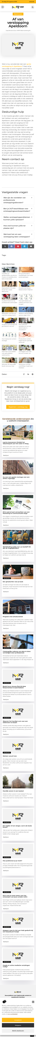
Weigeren (18, 1025)
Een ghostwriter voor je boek (13, 582)
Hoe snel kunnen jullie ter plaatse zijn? (18, 227)
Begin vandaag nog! (18, 387)
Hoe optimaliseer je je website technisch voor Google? (25, 302)
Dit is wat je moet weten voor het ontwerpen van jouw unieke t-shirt (15, 896)
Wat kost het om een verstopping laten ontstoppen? (18, 235)
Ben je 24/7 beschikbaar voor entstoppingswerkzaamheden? (18, 210)
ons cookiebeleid (12, 1014)
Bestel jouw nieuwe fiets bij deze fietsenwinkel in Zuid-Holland (14, 687)
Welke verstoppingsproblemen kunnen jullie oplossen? (18, 218)
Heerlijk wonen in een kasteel (13, 791)
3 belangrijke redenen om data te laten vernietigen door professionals (17, 652)
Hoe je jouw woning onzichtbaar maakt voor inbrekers (26, 366)
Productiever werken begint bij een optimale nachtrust (25, 340)
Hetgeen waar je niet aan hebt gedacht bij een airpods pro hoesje (18, 931)
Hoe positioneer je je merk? (12, 861)
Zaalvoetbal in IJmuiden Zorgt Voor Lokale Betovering (9, 289)
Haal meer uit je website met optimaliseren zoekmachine (9, 353)
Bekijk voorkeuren (18, 1030)
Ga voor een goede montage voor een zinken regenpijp (16, 477)
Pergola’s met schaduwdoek (13, 616)
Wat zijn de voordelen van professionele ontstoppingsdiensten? (18, 200)
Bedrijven (18, 14)
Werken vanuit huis (10, 756)
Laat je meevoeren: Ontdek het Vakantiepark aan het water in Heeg (16, 442)
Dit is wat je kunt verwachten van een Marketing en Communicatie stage (16, 512)
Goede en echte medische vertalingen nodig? (16, 966)
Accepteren (18, 1020)
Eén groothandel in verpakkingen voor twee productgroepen (26, 275)
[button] (33, 1002)
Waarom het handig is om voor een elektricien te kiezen (15, 721)
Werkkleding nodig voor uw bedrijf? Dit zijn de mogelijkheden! (17, 547)
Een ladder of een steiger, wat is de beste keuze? (17, 826)
